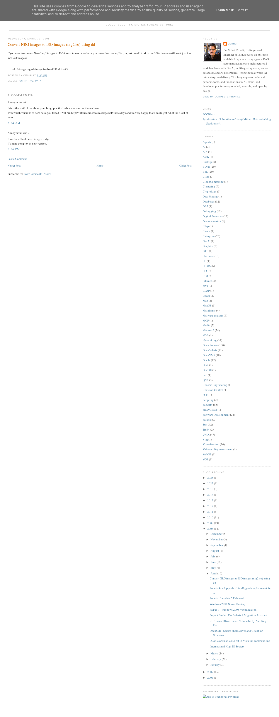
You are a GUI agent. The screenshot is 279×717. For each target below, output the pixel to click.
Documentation (212, 221)
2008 (210, 529)
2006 (210, 678)
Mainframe (209, 310)
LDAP (206, 291)
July (213, 556)
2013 (210, 500)
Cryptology (209, 191)
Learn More (225, 10)
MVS (206, 335)
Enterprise (209, 236)
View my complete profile (222, 96)
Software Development (216, 415)
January (215, 665)
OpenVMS (209, 355)
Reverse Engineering (215, 385)
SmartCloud (210, 410)
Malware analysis (213, 315)
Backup (207, 162)
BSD (205, 172)
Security (208, 405)
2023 (210, 483)
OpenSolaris (210, 350)
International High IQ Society (227, 646)
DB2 (205, 206)
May (214, 568)
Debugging (209, 211)
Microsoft (208, 330)
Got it (243, 10)
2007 (210, 672)
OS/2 (206, 365)
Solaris (207, 420)
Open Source (210, 345)
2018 (210, 489)
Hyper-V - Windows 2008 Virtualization (233, 609)
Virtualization (211, 444)
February (216, 659)
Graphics (208, 246)
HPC (205, 271)
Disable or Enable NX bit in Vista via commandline (240, 641)
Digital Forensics (213, 216)
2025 (210, 478)
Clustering (209, 186)
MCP (206, 320)
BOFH (206, 167)
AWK (206, 157)
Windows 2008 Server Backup (227, 604)
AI (204, 147)
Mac (205, 301)
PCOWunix (209, 114)
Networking (210, 340)
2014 (210, 495)
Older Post (185, 165)
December (217, 534)
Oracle (206, 360)
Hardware (208, 256)
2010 (210, 517)
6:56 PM (14, 149)
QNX (206, 380)
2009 (210, 523)
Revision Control (213, 390)
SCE (205, 395)
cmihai (232, 44)
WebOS (207, 454)
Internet (207, 281)
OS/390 (207, 370)
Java (205, 286)
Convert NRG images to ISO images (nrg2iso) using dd (51, 44)
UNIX (38, 81)
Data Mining (210, 196)
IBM (205, 276)
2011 (210, 512)
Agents (207, 142)
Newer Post (14, 165)
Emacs (206, 231)
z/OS (205, 459)
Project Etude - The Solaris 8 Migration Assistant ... (240, 615)
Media (206, 325)
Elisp (206, 226)
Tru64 (206, 429)
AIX (205, 152)
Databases (208, 201)
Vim (205, 439)
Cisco (206, 177)
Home (100, 165)
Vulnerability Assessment (218, 449)
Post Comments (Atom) (37, 174)
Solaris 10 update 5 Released (227, 598)
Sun (205, 424)
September (217, 545)
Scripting (26, 81)
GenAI (206, 241)
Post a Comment (17, 159)
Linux (206, 296)
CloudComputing (213, 182)
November (217, 539)
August (215, 551)
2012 (210, 506)
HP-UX (207, 266)
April (214, 573)
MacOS (207, 305)
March (215, 653)
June (214, 562)
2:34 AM (14, 123)
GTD (205, 251)
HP (204, 261)
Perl (205, 375)
